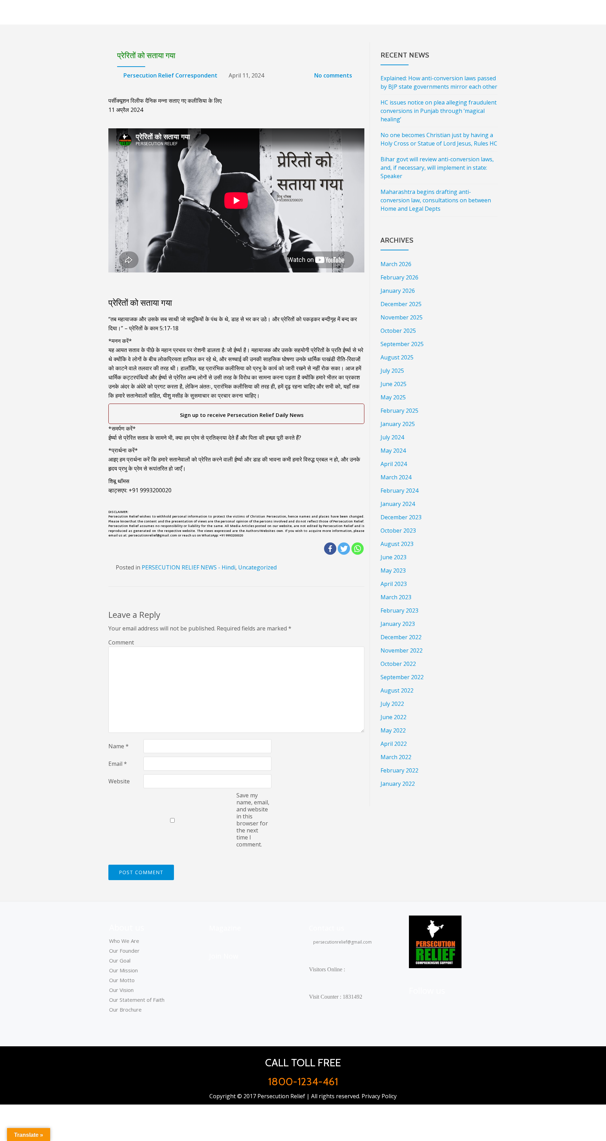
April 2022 (394, 744)
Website (119, 781)
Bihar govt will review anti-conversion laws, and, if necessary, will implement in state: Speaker (437, 167)
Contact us (326, 928)
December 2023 (401, 517)
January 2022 (398, 784)
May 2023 (393, 570)
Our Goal (119, 960)
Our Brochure (125, 1009)
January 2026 (398, 291)
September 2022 (402, 677)
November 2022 (402, 650)
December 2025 (401, 304)
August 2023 (397, 544)
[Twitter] (344, 548)
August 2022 (397, 690)
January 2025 (398, 424)
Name (118, 746)
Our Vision (121, 989)
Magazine (225, 928)
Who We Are (124, 940)
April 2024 (394, 464)
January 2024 (398, 504)
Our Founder (124, 950)
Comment (121, 642)
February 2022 (399, 770)
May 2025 (393, 397)
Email (117, 763)
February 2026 (399, 277)
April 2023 (394, 584)
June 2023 (393, 557)
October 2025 (398, 331)
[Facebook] (330, 548)
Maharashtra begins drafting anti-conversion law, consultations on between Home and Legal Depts (436, 200)
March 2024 (396, 477)
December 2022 (401, 637)
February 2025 (399, 410)
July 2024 (392, 437)
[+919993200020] (450, 1005)
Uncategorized (257, 567)
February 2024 (399, 490)
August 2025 (397, 357)
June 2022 (393, 717)
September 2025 (402, 344)
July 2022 (392, 704)
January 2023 (398, 624)
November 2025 (402, 317)
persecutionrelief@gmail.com (342, 942)
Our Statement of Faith (136, 999)
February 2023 (399, 610)
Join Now (223, 956)
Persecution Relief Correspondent (170, 75)
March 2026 (396, 264)
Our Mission (123, 970)
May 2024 (393, 450)
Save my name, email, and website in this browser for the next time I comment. (252, 820)
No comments (333, 75)
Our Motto (122, 980)
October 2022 (398, 664)
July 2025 (392, 370)
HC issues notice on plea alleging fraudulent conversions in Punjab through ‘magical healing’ (439, 111)
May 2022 (393, 730)
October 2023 (398, 530)
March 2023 (396, 597)
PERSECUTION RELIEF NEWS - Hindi (188, 567)
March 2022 (396, 757)
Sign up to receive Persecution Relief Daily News (240, 414)
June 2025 (393, 384)
